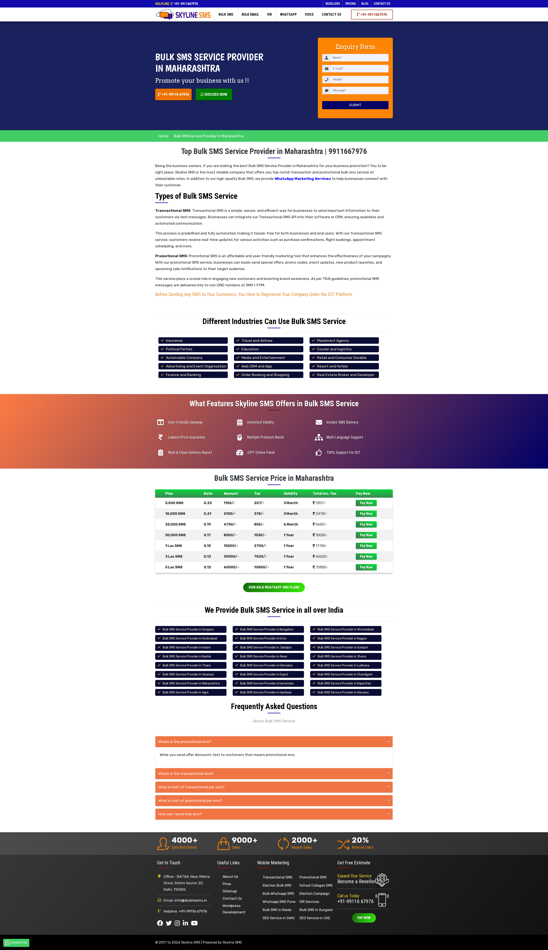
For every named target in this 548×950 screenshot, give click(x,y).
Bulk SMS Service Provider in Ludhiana (343, 665)
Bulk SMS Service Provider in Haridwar (266, 692)
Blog (364, 3)
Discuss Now (215, 94)
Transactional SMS (277, 877)
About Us (230, 876)
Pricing (350, 3)
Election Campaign (314, 894)
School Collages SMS (316, 885)
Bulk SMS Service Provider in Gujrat (264, 674)
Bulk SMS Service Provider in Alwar (263, 656)
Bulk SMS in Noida (277, 910)
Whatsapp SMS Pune (279, 902)
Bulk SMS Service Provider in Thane (187, 665)
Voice (309, 14)
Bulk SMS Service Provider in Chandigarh (345, 674)
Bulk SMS (226, 14)
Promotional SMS (313, 877)
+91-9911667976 (186, 4)
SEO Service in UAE (314, 918)
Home (163, 136)
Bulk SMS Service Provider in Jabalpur (266, 647)
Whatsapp (288, 14)
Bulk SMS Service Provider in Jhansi (342, 656)
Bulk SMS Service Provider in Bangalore (266, 629)
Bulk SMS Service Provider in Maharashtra (191, 683)
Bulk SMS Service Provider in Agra (185, 692)
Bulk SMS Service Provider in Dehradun (266, 665)
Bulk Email (250, 14)
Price (227, 884)
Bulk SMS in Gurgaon (316, 910)
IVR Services (309, 902)
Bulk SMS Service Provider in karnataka (267, 683)
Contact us (382, 3)
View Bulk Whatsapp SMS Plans (274, 587)
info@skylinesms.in (190, 900)
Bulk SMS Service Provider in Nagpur (342, 638)
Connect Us (19, 942)
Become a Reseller (356, 881)
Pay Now (366, 503)
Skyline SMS (232, 942)
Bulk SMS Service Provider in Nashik (187, 656)
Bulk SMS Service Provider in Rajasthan (344, 683)
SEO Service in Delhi (279, 918)
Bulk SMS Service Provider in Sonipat (343, 647)
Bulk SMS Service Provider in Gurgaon (188, 629)
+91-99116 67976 (175, 94)
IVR (269, 14)
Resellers (333, 3)
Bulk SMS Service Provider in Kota (263, 638)
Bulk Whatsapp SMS (278, 894)
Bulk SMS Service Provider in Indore (187, 647)
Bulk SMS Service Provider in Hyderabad (190, 638)
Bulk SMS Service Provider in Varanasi (188, 674)
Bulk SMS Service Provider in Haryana (343, 692)
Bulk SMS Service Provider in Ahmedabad (346, 629)
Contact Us (232, 898)
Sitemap (230, 891)
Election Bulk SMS (277, 885)
